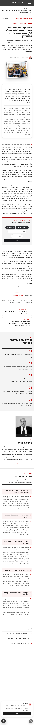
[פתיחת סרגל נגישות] (3, 721)
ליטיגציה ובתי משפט (17, 295)
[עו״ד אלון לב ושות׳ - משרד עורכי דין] (17, 3)
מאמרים (26, 8)
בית (31, 8)
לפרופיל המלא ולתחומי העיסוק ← (24, 463)
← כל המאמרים (6, 18)
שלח (17, 240)
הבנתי (17, 714)
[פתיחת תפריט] (29, 3)
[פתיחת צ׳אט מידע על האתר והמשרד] (31, 721)
